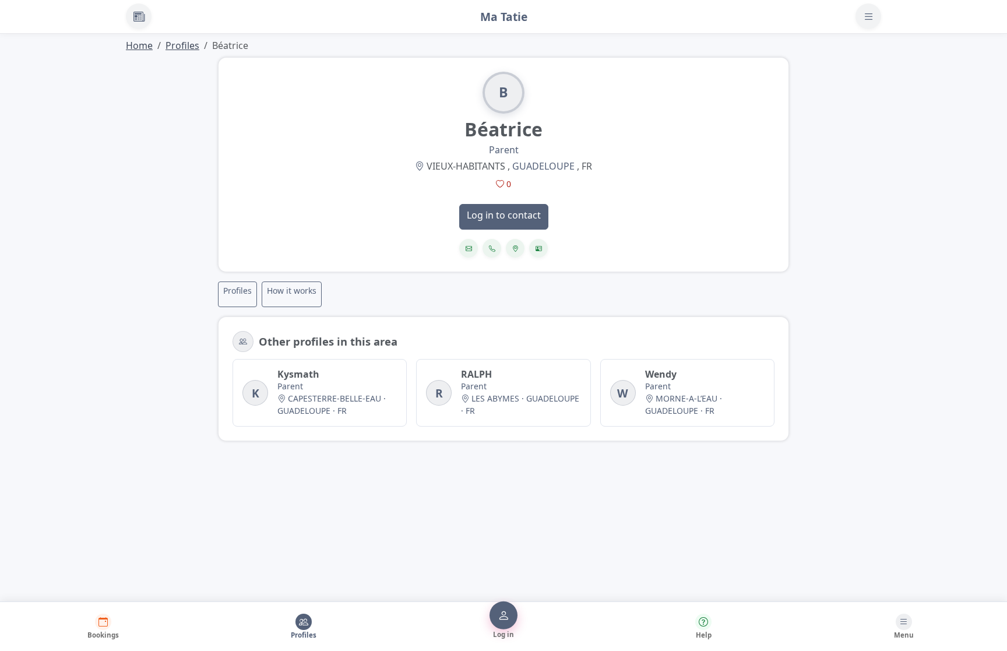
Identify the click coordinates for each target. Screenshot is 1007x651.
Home (139, 45)
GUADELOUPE (543, 166)
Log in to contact (504, 215)
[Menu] (868, 16)
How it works (291, 290)
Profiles (182, 45)
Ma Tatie (503, 16)
